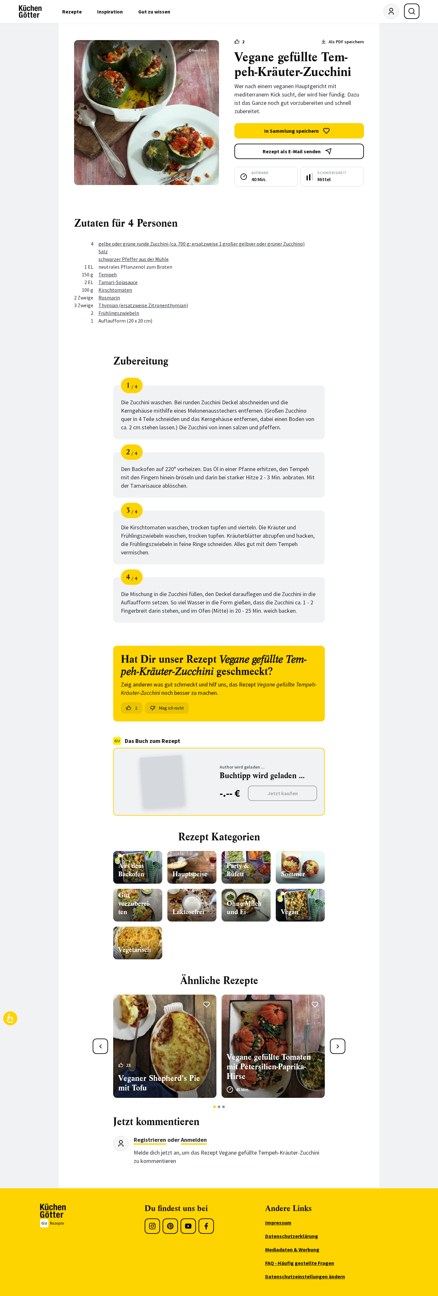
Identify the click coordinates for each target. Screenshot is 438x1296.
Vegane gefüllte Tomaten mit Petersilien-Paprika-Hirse (269, 1066)
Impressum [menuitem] (278, 1222)
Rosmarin (109, 297)
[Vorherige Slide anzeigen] (100, 1046)
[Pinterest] (170, 1226)
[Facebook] (206, 1226)
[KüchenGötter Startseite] (30, 11)
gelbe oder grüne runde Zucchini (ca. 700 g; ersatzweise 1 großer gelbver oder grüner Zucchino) (201, 243)
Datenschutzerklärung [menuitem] (291, 1236)
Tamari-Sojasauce (118, 282)
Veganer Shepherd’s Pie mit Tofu (159, 1083)
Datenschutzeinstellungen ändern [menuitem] (305, 1276)
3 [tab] (224, 1107)
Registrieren (150, 1139)
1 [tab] (215, 1107)
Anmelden (194, 1139)
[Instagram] (152, 1226)
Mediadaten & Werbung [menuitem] (292, 1249)
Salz (103, 251)
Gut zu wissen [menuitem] (154, 11)
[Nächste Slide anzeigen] (337, 1046)
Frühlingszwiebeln (118, 313)
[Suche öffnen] (411, 11)
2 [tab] (219, 1107)
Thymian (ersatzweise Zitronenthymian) (143, 305)
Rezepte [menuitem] (72, 11)
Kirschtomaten (115, 290)
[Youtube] (188, 1226)
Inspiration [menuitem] (110, 11)
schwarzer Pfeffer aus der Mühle (133, 259)
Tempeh (107, 274)
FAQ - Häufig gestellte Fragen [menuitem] (299, 1263)
